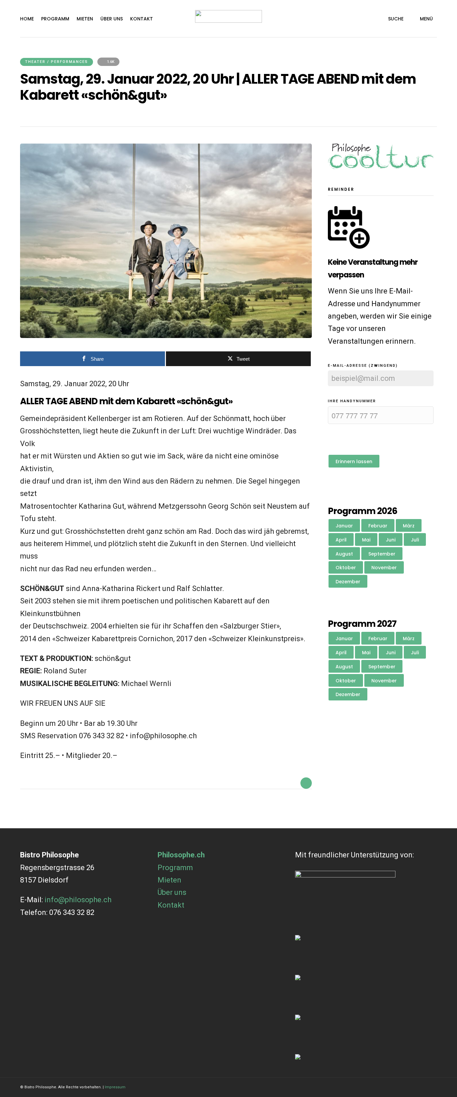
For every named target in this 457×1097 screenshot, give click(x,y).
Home (27, 18)
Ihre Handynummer (352, 401)
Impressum (115, 1087)
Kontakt (141, 18)
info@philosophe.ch (77, 900)
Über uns (111, 18)
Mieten (85, 18)
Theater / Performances (56, 62)
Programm (55, 18)
